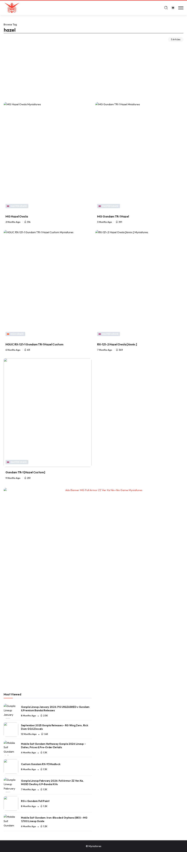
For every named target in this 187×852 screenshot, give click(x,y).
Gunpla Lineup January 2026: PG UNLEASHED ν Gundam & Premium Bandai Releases (55, 708)
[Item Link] (48, 156)
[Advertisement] (93, 69)
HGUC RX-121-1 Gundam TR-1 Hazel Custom (34, 344)
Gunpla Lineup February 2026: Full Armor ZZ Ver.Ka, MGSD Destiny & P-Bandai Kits (52, 782)
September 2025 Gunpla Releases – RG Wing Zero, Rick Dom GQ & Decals (54, 727)
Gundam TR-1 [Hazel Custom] (25, 472)
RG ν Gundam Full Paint (35, 801)
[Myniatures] (12, 7)
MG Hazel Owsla (16, 216)
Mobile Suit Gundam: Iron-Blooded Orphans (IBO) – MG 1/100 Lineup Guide (54, 819)
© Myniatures (93, 846)
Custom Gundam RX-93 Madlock (40, 764)
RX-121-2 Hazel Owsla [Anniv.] (117, 344)
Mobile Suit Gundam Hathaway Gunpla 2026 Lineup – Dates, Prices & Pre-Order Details (53, 745)
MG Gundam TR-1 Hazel (113, 216)
